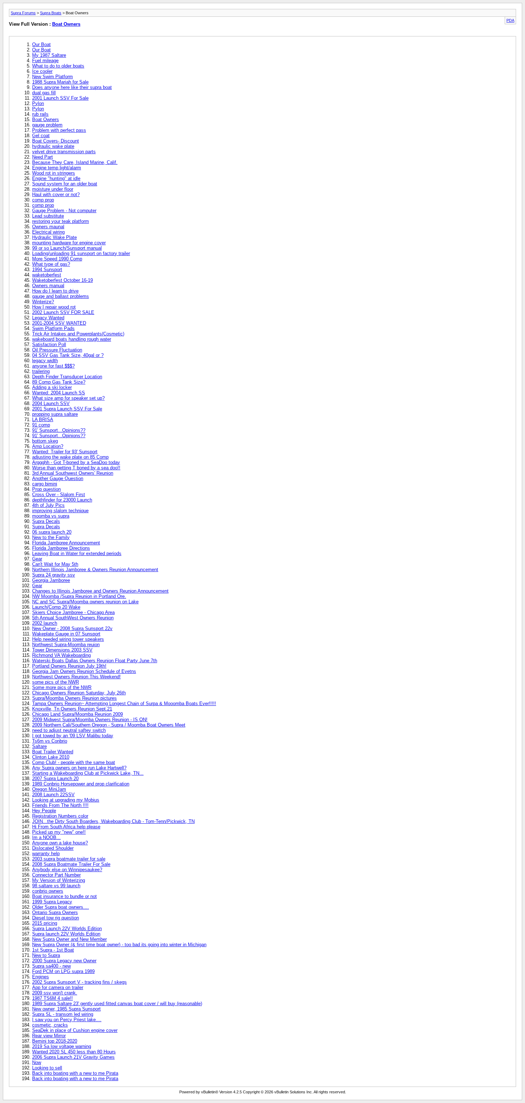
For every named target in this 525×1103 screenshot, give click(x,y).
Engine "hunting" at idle (56, 178)
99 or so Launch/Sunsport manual (67, 248)
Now (36, 1062)
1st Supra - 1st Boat (53, 950)
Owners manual (48, 285)
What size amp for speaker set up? (68, 398)
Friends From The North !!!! (60, 805)
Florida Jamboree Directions (61, 548)
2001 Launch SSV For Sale (60, 98)
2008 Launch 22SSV (53, 794)
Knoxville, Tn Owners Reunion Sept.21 (72, 709)
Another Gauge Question (57, 478)
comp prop (43, 200)
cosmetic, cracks (50, 1025)
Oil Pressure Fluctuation (57, 350)
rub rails (40, 114)
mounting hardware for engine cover (69, 242)
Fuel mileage (45, 60)
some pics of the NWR (55, 682)
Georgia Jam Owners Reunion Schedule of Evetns (84, 671)
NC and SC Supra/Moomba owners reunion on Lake (85, 601)
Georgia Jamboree (51, 580)
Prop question (46, 489)
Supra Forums (23, 13)
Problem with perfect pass (59, 130)
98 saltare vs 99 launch (56, 885)
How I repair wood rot (54, 307)
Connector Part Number (56, 875)
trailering (41, 371)
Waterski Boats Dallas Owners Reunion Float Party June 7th (94, 660)
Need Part (42, 157)
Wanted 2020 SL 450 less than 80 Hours (74, 1051)
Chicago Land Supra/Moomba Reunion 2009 (77, 714)
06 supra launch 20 (51, 532)
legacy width (45, 360)
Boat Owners (66, 24)
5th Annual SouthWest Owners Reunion (73, 617)
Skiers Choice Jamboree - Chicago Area (73, 612)
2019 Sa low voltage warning (61, 1046)
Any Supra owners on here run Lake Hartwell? (79, 767)
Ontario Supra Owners (55, 912)
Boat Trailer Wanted (52, 751)
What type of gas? (51, 264)
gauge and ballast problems (60, 296)
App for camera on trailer (57, 987)
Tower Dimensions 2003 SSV (62, 650)
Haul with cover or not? (56, 194)
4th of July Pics (48, 505)
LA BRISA (42, 419)
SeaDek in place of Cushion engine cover (75, 1030)
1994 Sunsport (47, 269)
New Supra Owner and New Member (69, 939)
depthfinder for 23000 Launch (62, 500)
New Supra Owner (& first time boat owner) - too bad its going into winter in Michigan (119, 944)
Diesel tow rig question (55, 917)
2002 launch (44, 623)
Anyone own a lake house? (60, 842)
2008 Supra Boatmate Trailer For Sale (71, 864)
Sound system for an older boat (64, 183)
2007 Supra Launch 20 (55, 778)
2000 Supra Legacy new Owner (64, 960)
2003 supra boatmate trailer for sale (68, 859)
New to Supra (46, 955)
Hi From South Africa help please (66, 826)
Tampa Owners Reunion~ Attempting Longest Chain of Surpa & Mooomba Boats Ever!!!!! (124, 703)
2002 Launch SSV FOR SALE (63, 312)
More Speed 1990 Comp (57, 258)
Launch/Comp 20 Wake (56, 607)
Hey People (44, 810)
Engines (40, 976)
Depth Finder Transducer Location (67, 376)
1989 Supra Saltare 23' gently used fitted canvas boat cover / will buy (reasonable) (117, 1003)
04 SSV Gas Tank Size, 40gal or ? (68, 355)
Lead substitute (48, 216)
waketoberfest (46, 275)
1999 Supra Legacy (52, 901)
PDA (510, 20)
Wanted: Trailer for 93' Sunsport (65, 451)
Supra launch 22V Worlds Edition (66, 934)
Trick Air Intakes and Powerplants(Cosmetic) (78, 333)
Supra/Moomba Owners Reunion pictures (74, 698)
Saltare (39, 746)
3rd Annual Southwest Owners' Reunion (72, 473)
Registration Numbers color (60, 816)
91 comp (41, 425)
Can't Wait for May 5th (55, 564)
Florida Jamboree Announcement (66, 542)
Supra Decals (46, 521)
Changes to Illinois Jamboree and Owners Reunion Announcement (100, 591)
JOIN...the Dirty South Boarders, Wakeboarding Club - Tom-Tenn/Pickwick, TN (113, 821)
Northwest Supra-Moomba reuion (66, 644)
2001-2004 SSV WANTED (59, 323)
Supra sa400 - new (51, 966)
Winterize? (43, 301)
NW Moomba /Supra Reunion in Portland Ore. (79, 596)
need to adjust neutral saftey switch (69, 730)
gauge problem (47, 125)
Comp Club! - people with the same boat (73, 762)
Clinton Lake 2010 (50, 757)
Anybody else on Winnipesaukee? (67, 869)
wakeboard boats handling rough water (71, 339)
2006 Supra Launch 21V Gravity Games (73, 1057)
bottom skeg (45, 441)
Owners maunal (48, 226)
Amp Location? (47, 446)
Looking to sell (47, 1067)
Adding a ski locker (52, 387)
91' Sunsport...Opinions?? (58, 430)
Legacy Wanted (48, 317)
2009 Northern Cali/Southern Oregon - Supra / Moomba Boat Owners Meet (108, 725)
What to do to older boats (58, 66)
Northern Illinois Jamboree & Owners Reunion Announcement (95, 569)
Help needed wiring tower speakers (68, 639)
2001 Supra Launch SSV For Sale (67, 408)
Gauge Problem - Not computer (64, 210)
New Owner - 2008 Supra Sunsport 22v (72, 628)
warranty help (46, 853)
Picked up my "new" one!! (59, 832)
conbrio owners (47, 891)
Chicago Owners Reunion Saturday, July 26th (79, 692)
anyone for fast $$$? (53, 366)
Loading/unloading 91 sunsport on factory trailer (81, 253)
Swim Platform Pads (53, 328)
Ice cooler (42, 71)
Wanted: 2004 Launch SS (58, 392)
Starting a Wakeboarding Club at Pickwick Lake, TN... (88, 773)
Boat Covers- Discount (55, 141)
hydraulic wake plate (53, 146)
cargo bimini (44, 483)
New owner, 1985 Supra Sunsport (66, 1009)
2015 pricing (44, 923)
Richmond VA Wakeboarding (61, 655)
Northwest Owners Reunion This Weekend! (76, 676)
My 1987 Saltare (49, 55)
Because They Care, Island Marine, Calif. (75, 162)
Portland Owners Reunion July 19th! (69, 666)
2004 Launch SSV (51, 403)
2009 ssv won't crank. (54, 992)
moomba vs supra (50, 516)
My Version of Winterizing (58, 880)
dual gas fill (44, 92)
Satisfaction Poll (49, 344)
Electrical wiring (48, 232)
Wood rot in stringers (53, 173)
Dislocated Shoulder (53, 848)
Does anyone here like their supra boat (72, 87)
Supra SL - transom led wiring (62, 1014)
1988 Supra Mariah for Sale (60, 82)
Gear (37, 559)
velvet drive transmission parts (64, 151)
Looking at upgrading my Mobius (65, 800)
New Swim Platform (52, 76)
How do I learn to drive (55, 291)
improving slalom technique (60, 510)
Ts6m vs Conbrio (49, 741)
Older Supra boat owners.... (60, 907)
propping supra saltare (55, 414)
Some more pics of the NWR (61, 687)
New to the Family (51, 537)
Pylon (38, 103)
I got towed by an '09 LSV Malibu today (72, 735)
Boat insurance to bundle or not (64, 896)
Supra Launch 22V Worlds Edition (67, 928)
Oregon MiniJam (49, 789)
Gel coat (41, 135)
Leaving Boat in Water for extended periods (76, 553)
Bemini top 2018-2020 (54, 1041)
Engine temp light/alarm (56, 167)
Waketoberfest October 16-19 (62, 280)
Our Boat (41, 44)
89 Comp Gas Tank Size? (58, 382)
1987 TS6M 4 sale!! (52, 998)
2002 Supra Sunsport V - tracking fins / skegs (79, 982)
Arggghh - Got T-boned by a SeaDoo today (76, 462)
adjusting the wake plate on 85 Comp (70, 457)
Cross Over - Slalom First (58, 494)
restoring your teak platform (60, 221)
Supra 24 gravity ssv (53, 575)
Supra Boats (50, 13)
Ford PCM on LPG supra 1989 (63, 971)
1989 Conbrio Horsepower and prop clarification (80, 784)
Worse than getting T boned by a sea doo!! (76, 467)
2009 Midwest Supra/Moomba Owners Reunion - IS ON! (90, 719)
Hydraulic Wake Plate (54, 237)
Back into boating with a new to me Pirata (75, 1073)
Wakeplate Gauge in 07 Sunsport (66, 634)
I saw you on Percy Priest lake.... (66, 1019)
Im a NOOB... (46, 837)
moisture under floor (52, 189)
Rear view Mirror (49, 1035)
